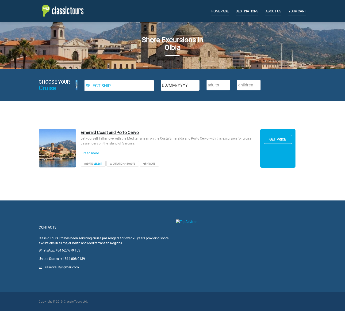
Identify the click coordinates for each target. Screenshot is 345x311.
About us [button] (273, 11)
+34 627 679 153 (68, 250)
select (98, 164)
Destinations (247, 11)
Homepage (220, 11)
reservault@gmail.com (62, 267)
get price (277, 139)
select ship (98, 85)
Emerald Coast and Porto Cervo (110, 132)
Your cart (297, 11)
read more (91, 153)
